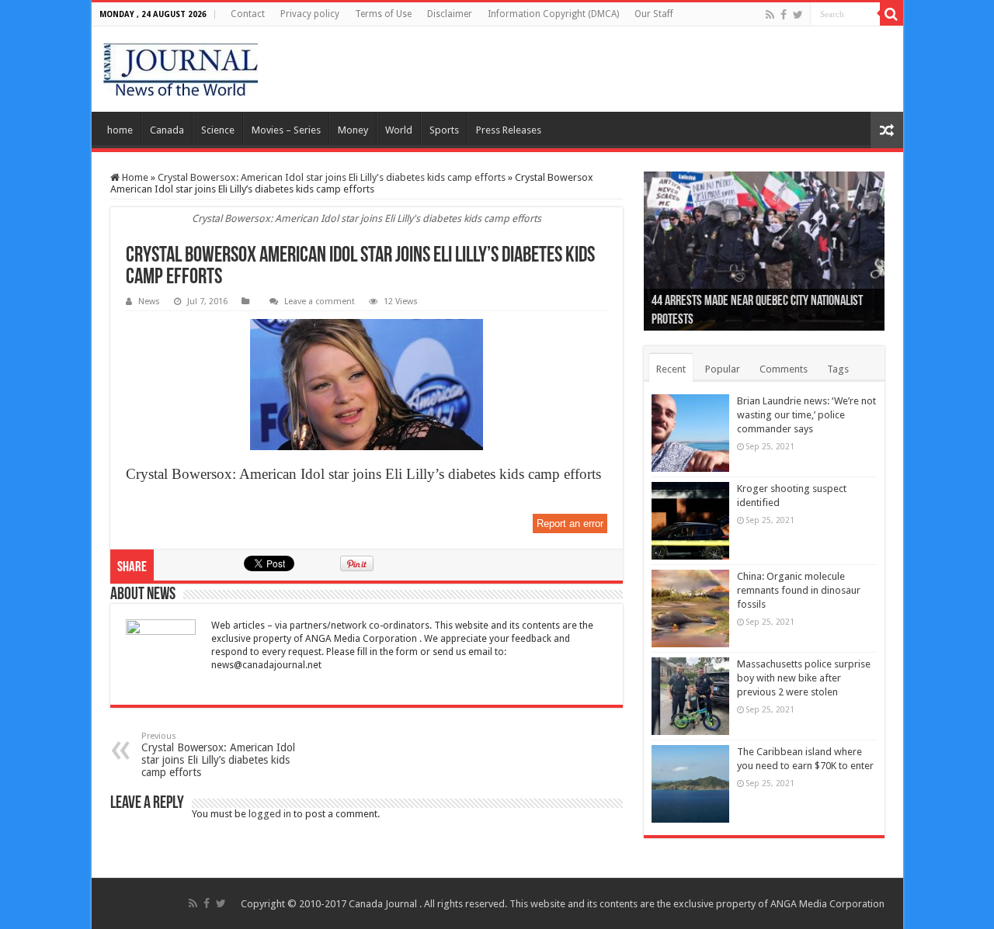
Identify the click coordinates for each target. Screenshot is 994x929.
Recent (671, 369)
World (398, 130)
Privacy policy (309, 14)
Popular (722, 369)
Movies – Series (286, 130)
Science (218, 130)
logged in (269, 814)
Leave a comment (319, 301)
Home (134, 177)
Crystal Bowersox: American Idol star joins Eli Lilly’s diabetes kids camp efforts (218, 754)
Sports (444, 130)
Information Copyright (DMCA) (553, 14)
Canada (167, 130)
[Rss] (770, 14)
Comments (783, 369)
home (120, 130)
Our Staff (653, 14)
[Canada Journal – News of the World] (180, 69)
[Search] (891, 14)
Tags (838, 369)
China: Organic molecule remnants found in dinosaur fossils (798, 590)
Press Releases (508, 130)
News (149, 301)
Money (353, 130)
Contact (248, 14)
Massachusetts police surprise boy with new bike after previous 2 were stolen (804, 678)
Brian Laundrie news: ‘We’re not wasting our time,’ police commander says (806, 415)
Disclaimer (449, 14)
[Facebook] (783, 14)
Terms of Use (383, 14)
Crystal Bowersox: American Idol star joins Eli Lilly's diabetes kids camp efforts (332, 177)
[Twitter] (798, 14)
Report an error (570, 523)
